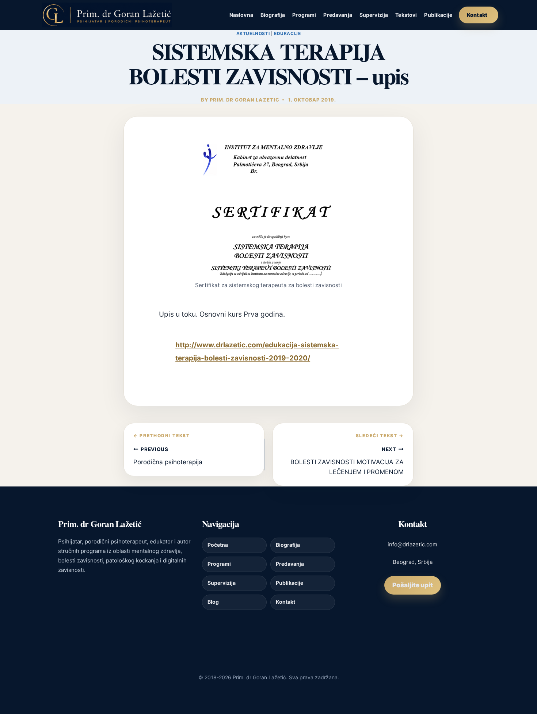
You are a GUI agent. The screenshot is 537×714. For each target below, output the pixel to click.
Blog (213, 602)
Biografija (272, 15)
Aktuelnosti (253, 33)
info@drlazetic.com (412, 544)
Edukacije (287, 33)
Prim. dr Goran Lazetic (244, 100)
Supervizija (373, 15)
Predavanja (337, 15)
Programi (304, 15)
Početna (217, 545)
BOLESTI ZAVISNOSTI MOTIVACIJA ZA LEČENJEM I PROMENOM (347, 461)
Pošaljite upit (412, 585)
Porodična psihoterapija (167, 456)
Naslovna (241, 15)
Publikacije (438, 15)
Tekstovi (406, 15)
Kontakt (477, 15)
